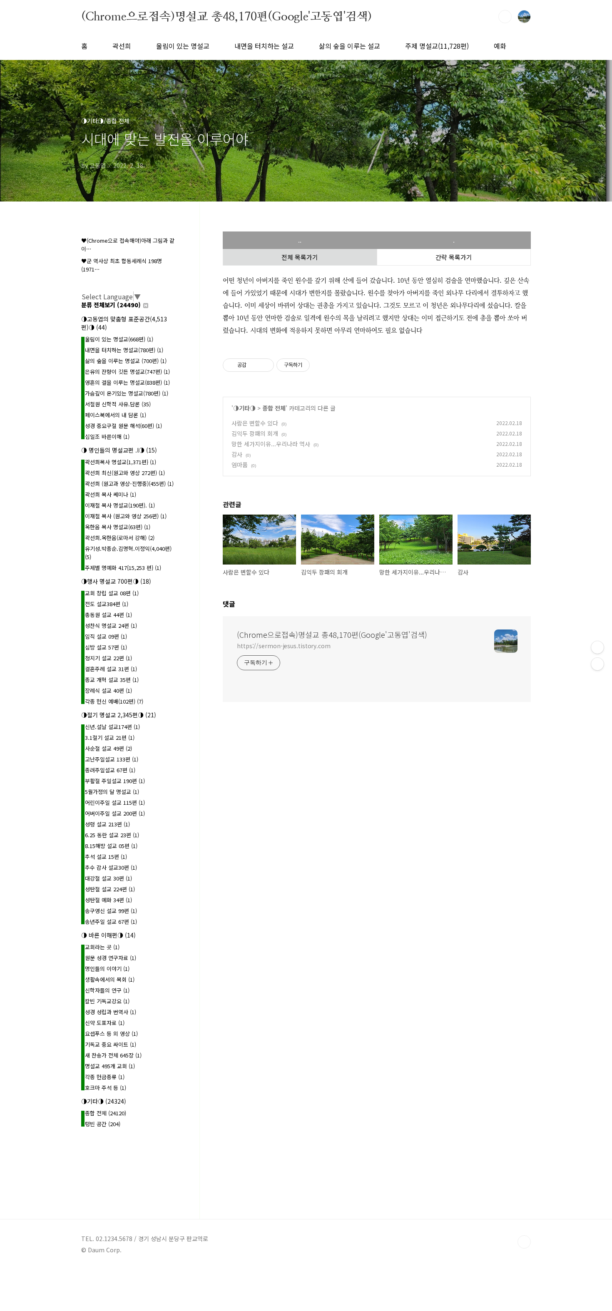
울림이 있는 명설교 (182, 46)
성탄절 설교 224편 (110, 889)
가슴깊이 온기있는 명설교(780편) (126, 393)
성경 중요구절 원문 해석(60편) (123, 426)
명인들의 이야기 (107, 969)
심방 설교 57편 (106, 647)
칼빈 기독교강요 (107, 1001)
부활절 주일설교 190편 (115, 781)
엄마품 (239, 464)
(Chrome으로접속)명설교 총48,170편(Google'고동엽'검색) (226, 16)
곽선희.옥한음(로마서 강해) (119, 538)
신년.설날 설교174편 (112, 727)
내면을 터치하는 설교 (264, 46)
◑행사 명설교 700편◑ (116, 581)
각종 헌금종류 (104, 1077)
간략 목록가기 (453, 257)
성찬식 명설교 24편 (111, 625)
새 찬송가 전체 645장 (113, 1055)
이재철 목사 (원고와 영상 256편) (126, 516)
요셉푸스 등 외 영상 (111, 1033)
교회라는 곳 (102, 947)
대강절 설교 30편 (108, 878)
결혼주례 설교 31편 (111, 669)
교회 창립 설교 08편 (112, 593)
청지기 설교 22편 (108, 658)
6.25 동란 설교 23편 (112, 835)
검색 (505, 16)
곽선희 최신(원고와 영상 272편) (125, 473)
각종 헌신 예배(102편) (114, 701)
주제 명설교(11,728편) (437, 46)
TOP (524, 1242)
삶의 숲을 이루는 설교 (349, 46)
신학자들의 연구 (107, 990)
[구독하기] (597, 664)
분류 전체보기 (111, 305)
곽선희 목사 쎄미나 (110, 494)
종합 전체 (274, 408)
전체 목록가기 (299, 257)
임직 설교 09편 (106, 636)
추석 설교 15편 (106, 857)
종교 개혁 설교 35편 (112, 680)
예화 (500, 46)
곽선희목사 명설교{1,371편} (120, 462)
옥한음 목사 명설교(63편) (117, 527)
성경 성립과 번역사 (110, 1012)
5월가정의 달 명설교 (112, 792)
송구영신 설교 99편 (111, 911)
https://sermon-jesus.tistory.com (284, 646)
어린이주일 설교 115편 (115, 802)
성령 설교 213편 (107, 824)
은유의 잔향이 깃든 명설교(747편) (127, 372)
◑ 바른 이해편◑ (108, 935)
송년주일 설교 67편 (111, 921)
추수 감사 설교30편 (111, 867)
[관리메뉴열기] (597, 647)
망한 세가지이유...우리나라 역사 (270, 444)
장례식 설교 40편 (108, 690)
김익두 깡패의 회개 (254, 433)
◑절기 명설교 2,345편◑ (118, 715)
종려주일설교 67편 (110, 770)
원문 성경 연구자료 (110, 958)
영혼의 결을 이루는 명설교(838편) (127, 382)
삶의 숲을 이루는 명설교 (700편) (126, 361)
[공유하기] (254, 365)
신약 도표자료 (104, 1023)
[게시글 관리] (264, 365)
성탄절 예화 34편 (108, 900)
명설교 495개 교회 (110, 1066)
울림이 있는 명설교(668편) (119, 339)
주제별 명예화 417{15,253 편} (123, 568)
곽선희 (121, 46)
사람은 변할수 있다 (254, 423)
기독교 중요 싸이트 (110, 1044)
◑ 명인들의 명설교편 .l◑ (119, 450)
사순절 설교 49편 (108, 748)
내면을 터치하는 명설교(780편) (124, 350)
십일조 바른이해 (107, 436)
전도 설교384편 (106, 604)
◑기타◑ (244, 408)
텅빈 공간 (102, 1124)
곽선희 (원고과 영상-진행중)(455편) (129, 484)
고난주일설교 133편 (111, 759)
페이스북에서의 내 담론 (115, 415)
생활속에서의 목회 (109, 979)
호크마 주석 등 (105, 1088)
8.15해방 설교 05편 (111, 846)
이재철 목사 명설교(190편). (120, 505)
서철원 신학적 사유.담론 (118, 404)
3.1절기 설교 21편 (109, 737)
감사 (236, 454)
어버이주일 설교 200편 (115, 813)
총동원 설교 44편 (108, 615)
